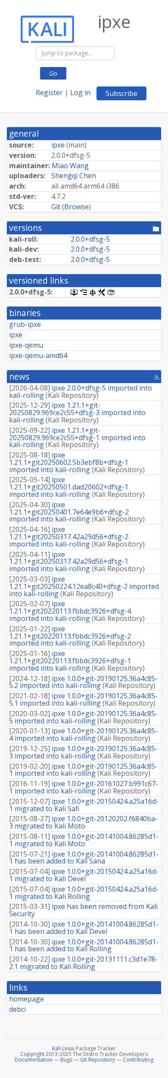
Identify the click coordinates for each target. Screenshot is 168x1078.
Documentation (34, 1059)
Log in (80, 92)
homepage (26, 999)
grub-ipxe (25, 324)
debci (17, 1009)
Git (55, 206)
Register (49, 92)
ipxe (58, 145)
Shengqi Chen (73, 175)
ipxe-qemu (26, 345)
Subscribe (121, 93)
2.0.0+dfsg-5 (90, 239)
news (19, 376)
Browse (76, 206)
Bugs (66, 1059)
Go (53, 73)
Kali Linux (63, 1048)
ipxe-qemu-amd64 (38, 355)
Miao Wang (70, 165)
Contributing (138, 1059)
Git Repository (97, 1059)
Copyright (32, 1054)
